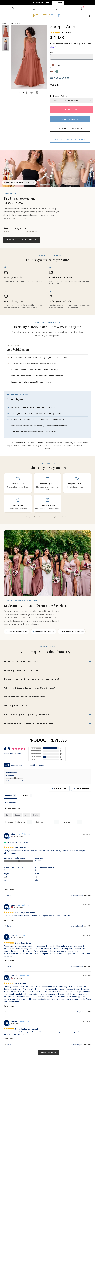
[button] (85, 895)
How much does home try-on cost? (21, 661)
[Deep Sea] (56, 71)
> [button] (48, 1052)
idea (27, 815)
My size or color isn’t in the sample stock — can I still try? (31, 679)
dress (17, 815)
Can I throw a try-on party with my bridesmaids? (27, 714)
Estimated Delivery (59, 96)
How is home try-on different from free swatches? (28, 723)
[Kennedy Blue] (47, 16)
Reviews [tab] (8, 795)
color (8, 815)
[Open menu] (4, 16)
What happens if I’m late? (16, 705)
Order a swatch (70, 119)
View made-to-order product (70, 140)
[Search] (90, 16)
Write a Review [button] (83, 788)
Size (52, 52)
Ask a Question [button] (60, 788)
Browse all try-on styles (21, 240)
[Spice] (51, 71)
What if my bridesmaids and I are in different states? (29, 688)
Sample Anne (9, 889)
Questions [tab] (25, 795)
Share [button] (9, 895)
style (35, 815)
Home (4, 23)
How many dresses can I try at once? (21, 670)
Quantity (54, 84)
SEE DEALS (58, 3)
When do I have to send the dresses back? (24, 696)
